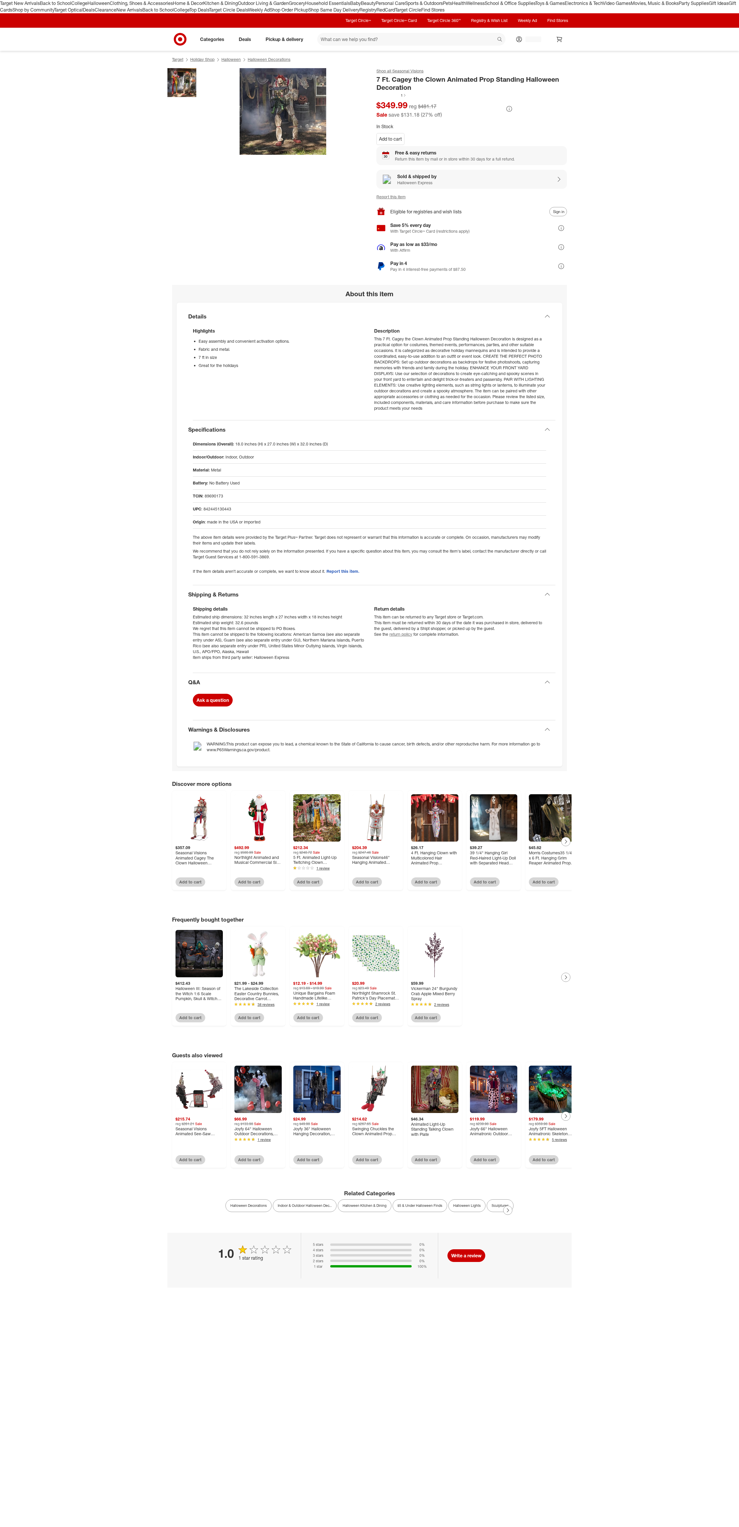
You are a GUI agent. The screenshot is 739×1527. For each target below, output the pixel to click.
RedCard (385, 10)
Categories (212, 39)
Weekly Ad (259, 10)
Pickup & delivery (284, 39)
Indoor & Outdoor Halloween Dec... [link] (305, 1205)
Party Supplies (694, 3)
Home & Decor (188, 3)
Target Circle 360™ (444, 20)
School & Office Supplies (510, 3)
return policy (400, 634)
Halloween (98, 3)
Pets (447, 3)
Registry (367, 10)
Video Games (617, 3)
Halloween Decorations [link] (248, 1205)
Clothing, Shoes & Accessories (141, 3)
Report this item (391, 196)
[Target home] (180, 39)
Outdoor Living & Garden (263, 3)
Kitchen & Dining (220, 3)
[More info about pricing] (509, 109)
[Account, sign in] (530, 39)
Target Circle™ (358, 20)
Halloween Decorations (269, 59)
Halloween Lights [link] (467, 1205)
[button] (391, 95)
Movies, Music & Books (655, 3)
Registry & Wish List (489, 20)
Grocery (297, 3)
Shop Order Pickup (289, 10)
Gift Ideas (719, 3)
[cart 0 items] (559, 39)
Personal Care (390, 3)
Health (459, 3)
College (79, 3)
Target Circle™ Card (399, 20)
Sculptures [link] (500, 1205)
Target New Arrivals (20, 3)
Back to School (55, 3)
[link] (391, 95)
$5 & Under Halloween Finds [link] (420, 1205)
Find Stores (433, 10)
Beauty (368, 3)
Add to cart (390, 139)
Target (177, 59)
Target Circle (408, 10)
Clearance (105, 10)
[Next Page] (565, 841)
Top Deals (199, 10)
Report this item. (342, 571)
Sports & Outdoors (424, 3)
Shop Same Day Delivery (333, 10)
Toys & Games (550, 3)
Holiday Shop (202, 59)
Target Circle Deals (228, 10)
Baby (355, 3)
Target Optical (68, 10)
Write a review (466, 1255)
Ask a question (213, 700)
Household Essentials (327, 3)
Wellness (475, 3)
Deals (89, 10)
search (499, 39)
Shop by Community (33, 10)
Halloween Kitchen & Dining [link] (365, 1205)
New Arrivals (129, 10)
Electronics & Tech (584, 3)
